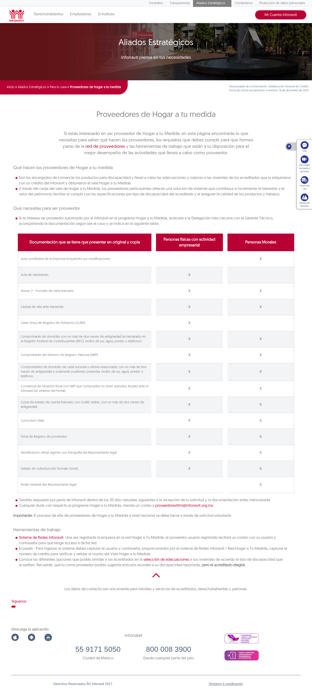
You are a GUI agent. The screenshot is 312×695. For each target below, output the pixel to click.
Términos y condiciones (226, 684)
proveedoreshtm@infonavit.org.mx (184, 506)
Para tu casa (58, 87)
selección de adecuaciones (166, 560)
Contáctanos (244, 3)
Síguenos (18, 601)
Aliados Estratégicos (210, 3)
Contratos (156, 3)
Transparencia (180, 3)
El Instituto (106, 14)
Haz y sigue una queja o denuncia (304, 168)
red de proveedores (105, 146)
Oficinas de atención (304, 204)
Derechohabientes (48, 14)
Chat (304, 151)
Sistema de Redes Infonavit (41, 538)
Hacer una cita (304, 187)
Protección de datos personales (282, 3)
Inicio (10, 87)
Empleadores (80, 14)
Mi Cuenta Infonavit (280, 15)
